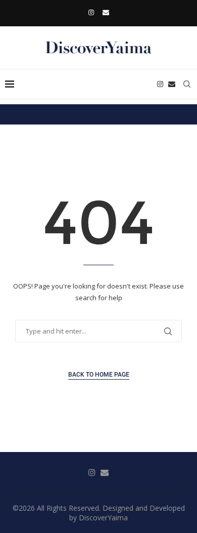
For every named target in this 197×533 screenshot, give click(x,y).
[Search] (187, 84)
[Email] (106, 12)
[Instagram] (91, 12)
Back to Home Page (98, 374)
